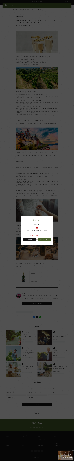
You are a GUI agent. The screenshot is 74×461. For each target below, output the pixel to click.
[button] (44, 239)
